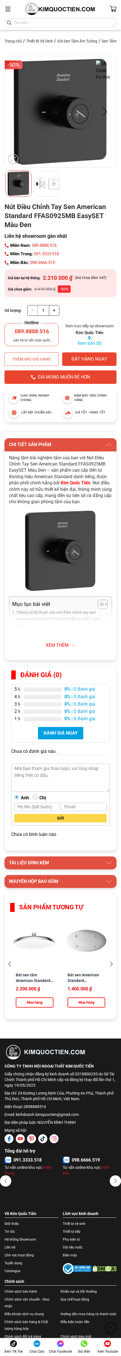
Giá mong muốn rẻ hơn (64, 377)
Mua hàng (34, 1002)
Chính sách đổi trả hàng (23, 1337)
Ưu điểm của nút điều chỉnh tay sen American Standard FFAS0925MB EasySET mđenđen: (56, 635)
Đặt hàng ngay (89, 359)
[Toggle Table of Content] (99, 604)
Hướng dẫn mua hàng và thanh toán (88, 1314)
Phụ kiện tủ (71, 1239)
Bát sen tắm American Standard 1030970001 (33, 980)
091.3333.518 (46, 253)
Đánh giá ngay (61, 733)
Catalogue (12, 1271)
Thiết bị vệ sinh (74, 1224)
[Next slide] (111, 964)
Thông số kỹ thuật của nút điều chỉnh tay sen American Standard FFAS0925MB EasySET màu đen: (58, 619)
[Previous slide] (10, 964)
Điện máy (70, 1255)
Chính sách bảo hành (21, 1292)
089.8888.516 (44, 245)
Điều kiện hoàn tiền (74, 1322)
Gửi (60, 818)
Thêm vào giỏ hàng (31, 359)
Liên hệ (10, 1247)
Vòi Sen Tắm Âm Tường (77, 41)
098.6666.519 (42, 262)
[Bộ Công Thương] (77, 1268)
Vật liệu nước (73, 1247)
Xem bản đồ (89, 343)
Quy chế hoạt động (74, 1299)
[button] (5, 1181)
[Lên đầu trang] (110, 1327)
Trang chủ (13, 41)
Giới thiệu (12, 1224)
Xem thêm (57, 645)
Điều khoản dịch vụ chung (24, 1314)
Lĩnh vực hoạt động (19, 1255)
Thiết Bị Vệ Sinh (39, 41)
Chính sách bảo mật (75, 1337)
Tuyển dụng (13, 1263)
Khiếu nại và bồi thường (78, 1292)
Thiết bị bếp (71, 1232)
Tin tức (10, 1232)
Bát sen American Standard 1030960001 (83, 980)
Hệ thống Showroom (20, 1239)
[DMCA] (104, 1269)
